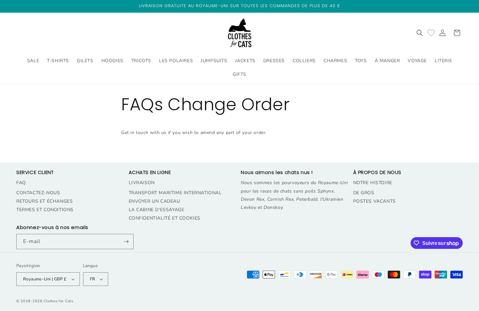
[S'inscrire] (126, 241)
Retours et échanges (44, 201)
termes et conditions (45, 210)
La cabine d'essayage (156, 210)
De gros (363, 193)
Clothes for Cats (58, 301)
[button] (420, 33)
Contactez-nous (38, 193)
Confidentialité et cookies (165, 218)
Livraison (142, 183)
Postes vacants (374, 201)
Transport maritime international (175, 193)
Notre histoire (372, 183)
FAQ (21, 183)
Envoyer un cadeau (154, 201)
